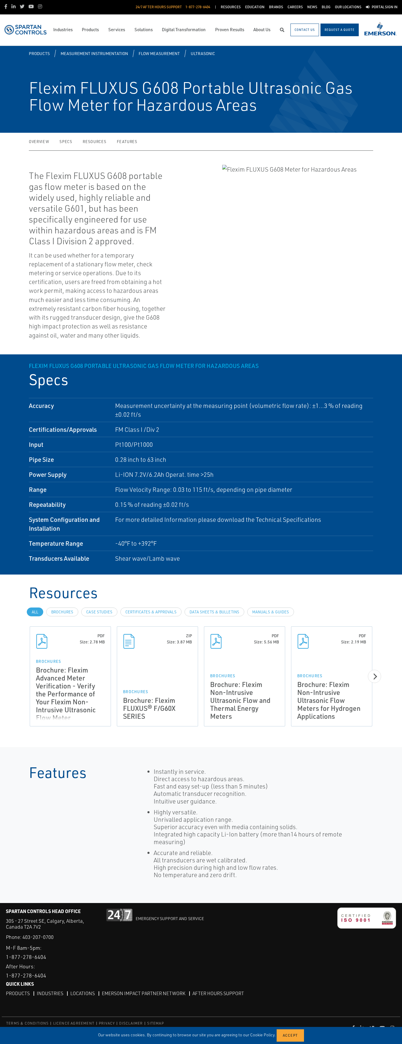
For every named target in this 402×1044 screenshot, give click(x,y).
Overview (39, 141)
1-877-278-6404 (26, 957)
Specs (65, 141)
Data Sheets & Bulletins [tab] (214, 612)
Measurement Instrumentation (94, 53)
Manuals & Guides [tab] (270, 612)
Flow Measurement (159, 53)
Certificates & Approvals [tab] (151, 612)
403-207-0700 (38, 937)
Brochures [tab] (62, 612)
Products (39, 53)
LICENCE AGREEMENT (73, 1023)
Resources (94, 141)
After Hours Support (218, 993)
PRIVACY (107, 1023)
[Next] (374, 676)
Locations (82, 993)
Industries (50, 993)
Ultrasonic (203, 53)
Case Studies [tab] (99, 612)
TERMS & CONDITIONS (27, 1023)
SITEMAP (155, 1023)
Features (127, 141)
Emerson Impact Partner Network (143, 993)
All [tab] (35, 612)
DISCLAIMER (131, 1023)
